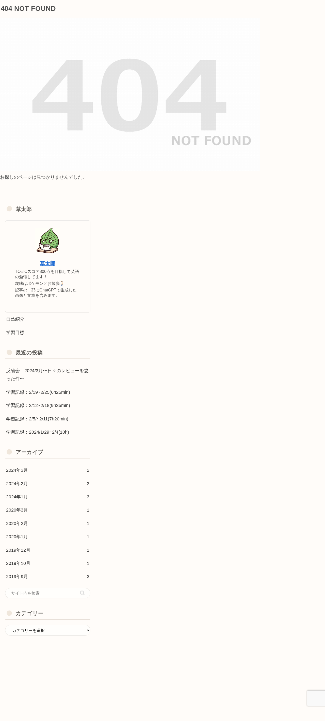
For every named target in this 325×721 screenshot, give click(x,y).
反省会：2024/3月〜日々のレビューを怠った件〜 (47, 374)
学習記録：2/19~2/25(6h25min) (38, 392)
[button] (82, 593)
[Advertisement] (47, 671)
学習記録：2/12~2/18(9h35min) (38, 405)
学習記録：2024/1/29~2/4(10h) (37, 432)
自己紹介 (15, 319)
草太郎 (47, 263)
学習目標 (15, 332)
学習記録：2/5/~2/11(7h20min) (37, 418)
